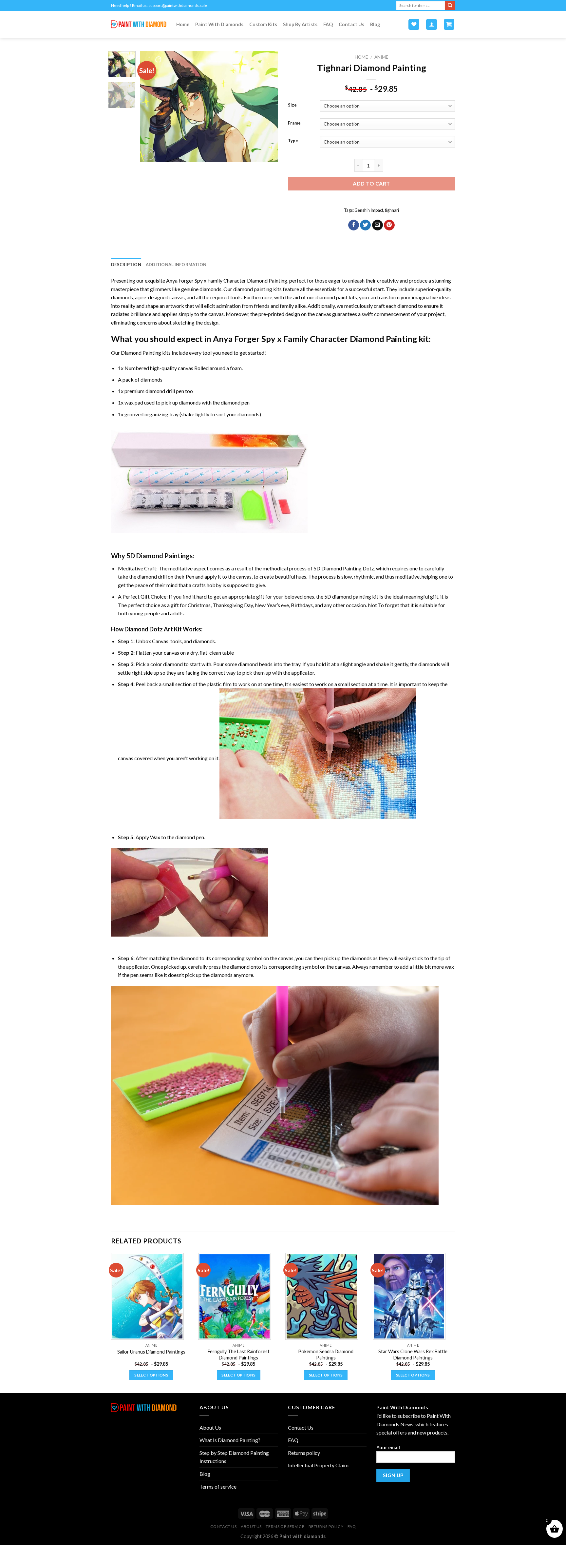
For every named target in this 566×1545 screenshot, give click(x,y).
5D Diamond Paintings (159, 556)
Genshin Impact (368, 210)
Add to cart (371, 183)
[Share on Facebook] (353, 225)
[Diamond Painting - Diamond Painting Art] (138, 24)
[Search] (450, 5)
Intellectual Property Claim (318, 1465)
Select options (151, 1375)
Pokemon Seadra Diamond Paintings (325, 1354)
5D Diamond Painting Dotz (343, 568)
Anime (381, 57)
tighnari (392, 210)
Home (182, 24)
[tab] (126, 264)
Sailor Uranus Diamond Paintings (151, 1352)
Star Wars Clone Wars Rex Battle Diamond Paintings (412, 1354)
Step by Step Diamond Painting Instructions (234, 1457)
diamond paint (331, 297)
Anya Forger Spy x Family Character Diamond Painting (226, 280)
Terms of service (217, 1486)
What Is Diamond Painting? (229, 1440)
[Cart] (449, 24)
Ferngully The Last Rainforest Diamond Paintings (239, 1354)
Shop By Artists (300, 24)
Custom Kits (263, 24)
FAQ (328, 24)
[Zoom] (148, 154)
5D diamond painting (347, 596)
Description (126, 264)
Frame (294, 123)
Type (293, 141)
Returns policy (304, 1453)
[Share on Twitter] (365, 225)
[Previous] (151, 106)
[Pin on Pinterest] (389, 225)
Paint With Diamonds (219, 24)
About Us (210, 1427)
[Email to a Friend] (377, 225)
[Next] (267, 106)
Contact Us (351, 24)
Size (292, 105)
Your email (388, 1447)
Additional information (176, 264)
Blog (375, 24)
